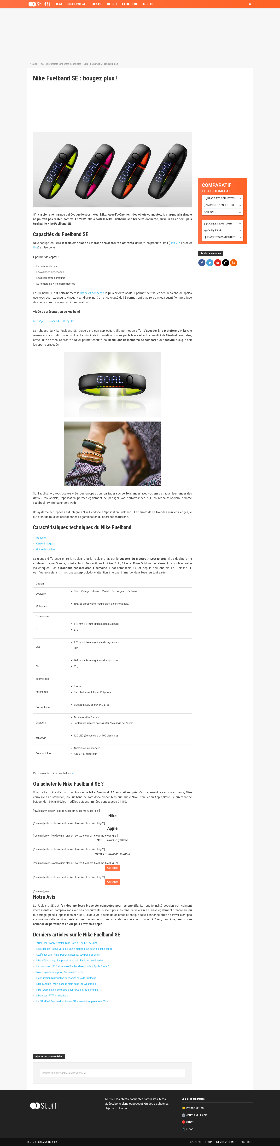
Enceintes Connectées (221, 237)
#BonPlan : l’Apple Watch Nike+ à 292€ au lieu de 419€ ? (68, 943)
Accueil (33, 64)
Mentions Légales (226, 1142)
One (35, 247)
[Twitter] (209, 262)
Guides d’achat (76, 4)
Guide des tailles (45, 549)
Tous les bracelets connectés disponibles (60, 64)
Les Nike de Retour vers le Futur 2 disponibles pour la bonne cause (74, 948)
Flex (172, 243)
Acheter (112, 868)
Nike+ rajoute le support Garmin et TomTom (60, 972)
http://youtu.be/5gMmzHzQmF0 (53, 321)
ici (72, 773)
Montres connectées (220, 205)
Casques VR (214, 230)
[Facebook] (201, 262)
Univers (96, 4)
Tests (113, 4)
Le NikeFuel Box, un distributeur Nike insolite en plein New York (72, 1001)
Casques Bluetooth (219, 223)
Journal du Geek (196, 1115)
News (59, 4)
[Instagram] (225, 262)
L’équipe (208, 1142)
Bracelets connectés (221, 198)
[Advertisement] (140, 34)
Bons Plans (131, 4)
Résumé (41, 537)
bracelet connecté (92, 293)
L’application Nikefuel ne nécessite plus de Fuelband (66, 978)
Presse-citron (195, 1108)
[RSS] (233, 262)
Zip (178, 243)
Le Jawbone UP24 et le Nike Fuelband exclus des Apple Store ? (72, 966)
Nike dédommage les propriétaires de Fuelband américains (69, 960)
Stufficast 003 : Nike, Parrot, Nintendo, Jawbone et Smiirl (68, 954)
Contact (246, 1142)
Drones (211, 212)
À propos (195, 1142)
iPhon (189, 1129)
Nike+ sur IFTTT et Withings (52, 995)
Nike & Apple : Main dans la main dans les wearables (66, 983)
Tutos (149, 4)
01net (189, 1122)
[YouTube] (217, 262)
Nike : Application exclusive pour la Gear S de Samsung (67, 989)
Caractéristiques (45, 543)
